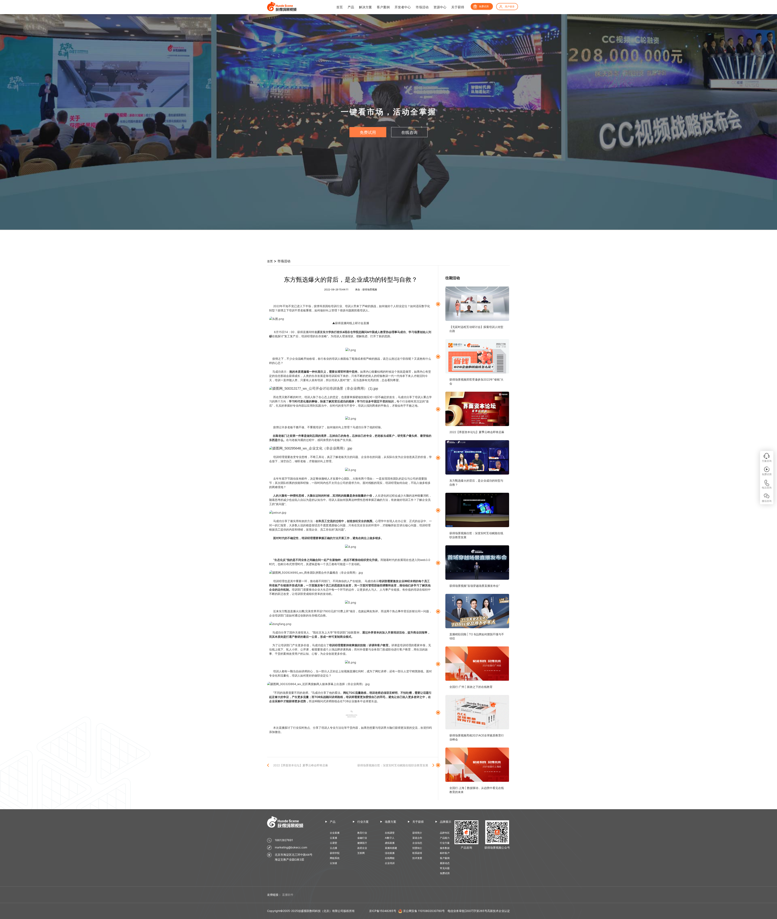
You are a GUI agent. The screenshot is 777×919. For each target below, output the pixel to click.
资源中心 (439, 7)
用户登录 (510, 6)
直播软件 (287, 894)
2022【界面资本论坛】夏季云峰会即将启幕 (300, 765)
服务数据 (445, 847)
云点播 (333, 847)
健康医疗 (362, 842)
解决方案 (365, 7)
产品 (351, 7)
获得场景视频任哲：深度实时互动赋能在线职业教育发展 (392, 765)
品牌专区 (445, 832)
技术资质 (417, 858)
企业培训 (390, 863)
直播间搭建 (391, 847)
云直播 (333, 837)
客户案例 (383, 7)
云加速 (333, 863)
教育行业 (362, 832)
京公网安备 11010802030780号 (424, 911)
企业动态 (417, 842)
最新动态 (445, 863)
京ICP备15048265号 (382, 911)
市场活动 (422, 7)
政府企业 (362, 847)
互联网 (361, 852)
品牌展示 (445, 821)
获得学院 (335, 852)
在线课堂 (390, 832)
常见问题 (445, 868)
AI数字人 (389, 837)
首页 (339, 7)
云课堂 (333, 842)
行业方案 (363, 821)
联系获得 (417, 852)
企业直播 (335, 832)
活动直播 (390, 852)
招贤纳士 (417, 847)
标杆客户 (445, 852)
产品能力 (445, 837)
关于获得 (457, 7)
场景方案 (390, 821)
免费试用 (484, 6)
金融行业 (362, 837)
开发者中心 (403, 7)
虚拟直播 (390, 842)
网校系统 (335, 858)
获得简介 (417, 832)
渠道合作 (417, 837)
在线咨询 (409, 132)
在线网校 (390, 858)
